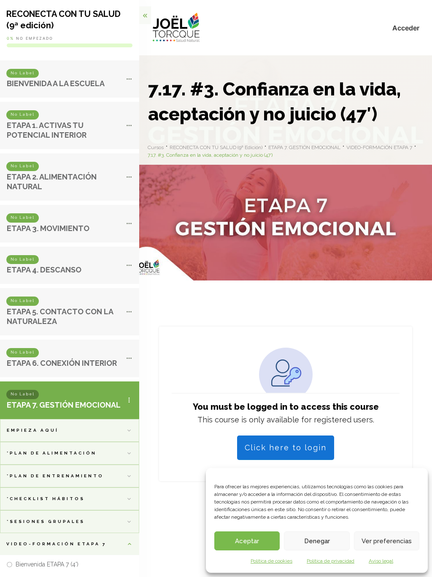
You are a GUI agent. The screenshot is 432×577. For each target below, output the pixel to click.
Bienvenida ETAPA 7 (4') (47, 564)
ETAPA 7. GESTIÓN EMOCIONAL (64, 404)
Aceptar (247, 541)
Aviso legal (381, 561)
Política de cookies (271, 561)
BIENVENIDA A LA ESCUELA (56, 83)
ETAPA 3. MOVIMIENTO (48, 228)
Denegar (317, 541)
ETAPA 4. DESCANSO (44, 269)
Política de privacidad (330, 561)
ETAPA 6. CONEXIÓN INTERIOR (62, 363)
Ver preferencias (387, 541)
